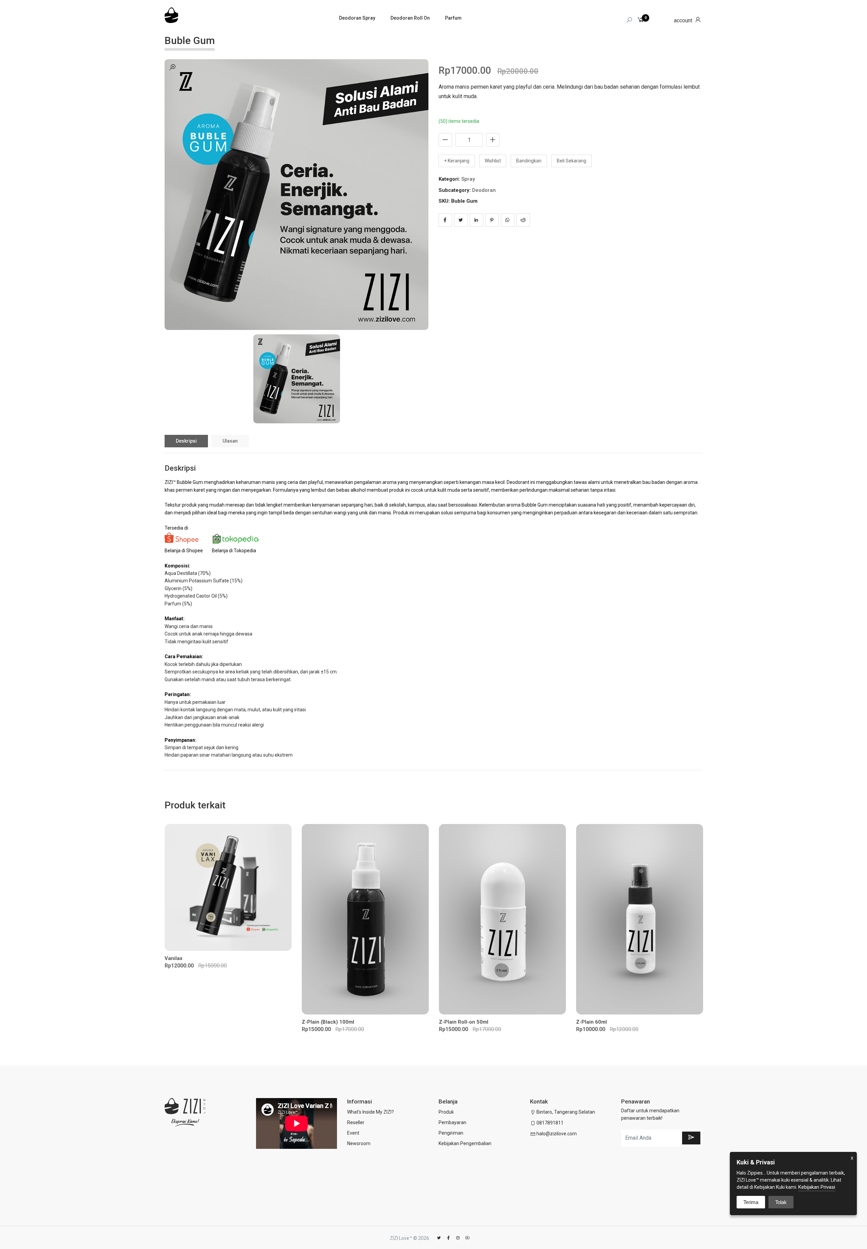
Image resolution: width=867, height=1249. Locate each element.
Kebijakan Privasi (816, 1187)
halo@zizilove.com (556, 1133)
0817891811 (550, 1122)
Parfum (453, 18)
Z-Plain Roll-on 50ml (463, 1022)
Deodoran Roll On (410, 18)
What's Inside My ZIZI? (370, 1112)
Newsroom (359, 1143)
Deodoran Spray (357, 18)
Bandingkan (529, 160)
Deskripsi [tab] (186, 441)
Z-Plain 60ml (591, 1022)
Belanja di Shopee (184, 550)
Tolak (781, 1202)
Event (353, 1133)
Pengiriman (451, 1133)
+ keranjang (456, 160)
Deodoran (484, 190)
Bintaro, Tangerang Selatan (565, 1112)
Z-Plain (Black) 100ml (328, 1022)
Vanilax (174, 958)
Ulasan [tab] (230, 441)
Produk (446, 1112)
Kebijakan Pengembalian (465, 1143)
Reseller (355, 1122)
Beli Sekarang (571, 160)
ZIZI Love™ (401, 1238)
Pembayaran (452, 1122)
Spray (468, 179)
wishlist (493, 160)
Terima (750, 1202)
